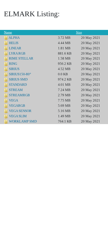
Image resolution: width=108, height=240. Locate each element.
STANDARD (18, 85)
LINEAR (15, 48)
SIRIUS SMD (18, 79)
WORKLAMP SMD (23, 121)
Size (79, 32)
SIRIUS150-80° (20, 74)
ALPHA (14, 38)
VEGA (13, 100)
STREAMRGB (19, 95)
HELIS (13, 43)
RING (13, 64)
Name (8, 32)
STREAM (16, 90)
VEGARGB (17, 106)
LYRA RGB (17, 53)
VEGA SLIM (18, 116)
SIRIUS (14, 69)
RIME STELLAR (21, 58)
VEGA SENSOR (20, 111)
